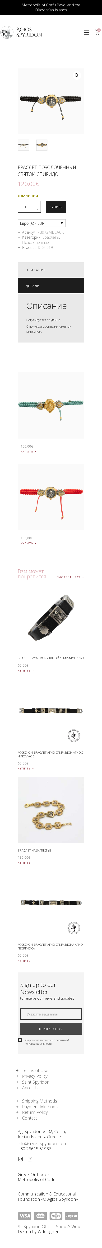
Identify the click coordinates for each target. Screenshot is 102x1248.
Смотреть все (68, 577)
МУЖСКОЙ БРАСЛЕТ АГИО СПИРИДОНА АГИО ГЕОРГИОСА (50, 946)
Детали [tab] (33, 286)
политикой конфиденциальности (47, 1041)
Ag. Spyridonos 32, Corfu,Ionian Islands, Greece (42, 1134)
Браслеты (50, 237)
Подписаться (51, 1029)
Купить (56, 207)
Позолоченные (35, 242)
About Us (31, 1087)
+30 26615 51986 (34, 1148)
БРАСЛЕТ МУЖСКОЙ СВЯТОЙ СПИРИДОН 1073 (51, 658)
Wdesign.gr (48, 1231)
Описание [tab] (36, 270)
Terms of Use (35, 1070)
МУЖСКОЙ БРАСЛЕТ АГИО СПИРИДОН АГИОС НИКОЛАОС (50, 754)
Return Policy (35, 1112)
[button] (86, 32)
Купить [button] (27, 451)
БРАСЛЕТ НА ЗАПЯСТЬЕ (34, 850)
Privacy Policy (34, 1076)
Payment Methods (40, 1106)
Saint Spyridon (36, 1082)
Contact (29, 1118)
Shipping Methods (39, 1101)
